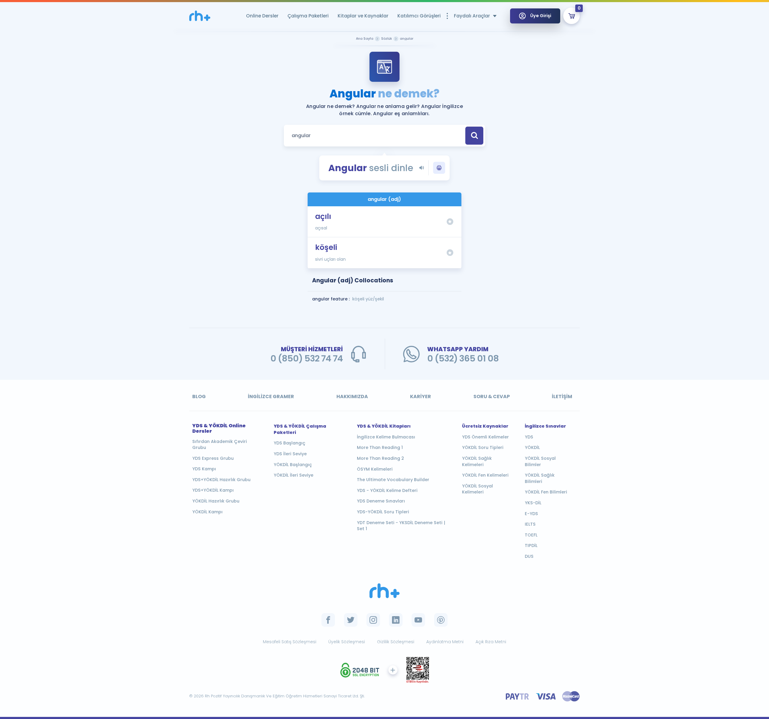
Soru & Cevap (491, 396)
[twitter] (350, 620)
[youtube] (418, 620)
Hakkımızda (352, 396)
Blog (199, 396)
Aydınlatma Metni (445, 642)
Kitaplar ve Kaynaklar (363, 16)
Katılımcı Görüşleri (419, 16)
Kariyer (420, 396)
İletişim (562, 396)
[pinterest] (441, 620)
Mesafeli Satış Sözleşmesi (289, 642)
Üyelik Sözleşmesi (346, 642)
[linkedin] (396, 620)
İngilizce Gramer (271, 396)
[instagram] (373, 620)
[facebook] (328, 620)
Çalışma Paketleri (308, 16)
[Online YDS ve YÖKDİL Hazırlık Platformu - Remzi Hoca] (384, 590)
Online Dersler (262, 16)
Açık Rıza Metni (491, 642)
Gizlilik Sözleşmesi (395, 642)
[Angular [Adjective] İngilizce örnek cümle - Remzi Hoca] (199, 16)
